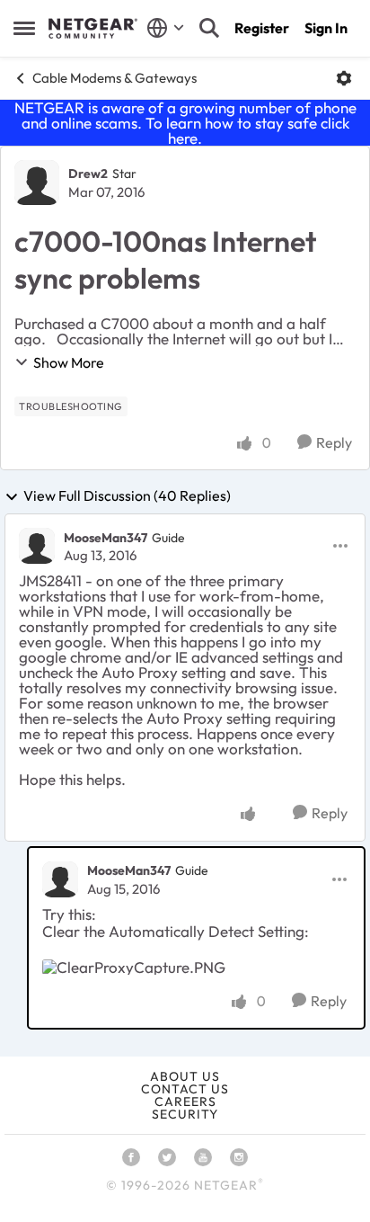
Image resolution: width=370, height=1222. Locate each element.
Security (185, 1114)
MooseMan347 (105, 537)
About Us (185, 1076)
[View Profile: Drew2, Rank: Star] (36, 182)
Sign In (326, 28)
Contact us (185, 1089)
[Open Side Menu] (24, 27)
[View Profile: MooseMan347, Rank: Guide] (37, 546)
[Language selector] (165, 28)
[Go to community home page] (92, 29)
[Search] (209, 28)
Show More (68, 362)
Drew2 (88, 173)
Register (261, 28)
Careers (185, 1101)
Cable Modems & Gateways (114, 77)
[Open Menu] (344, 78)
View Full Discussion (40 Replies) (127, 496)
